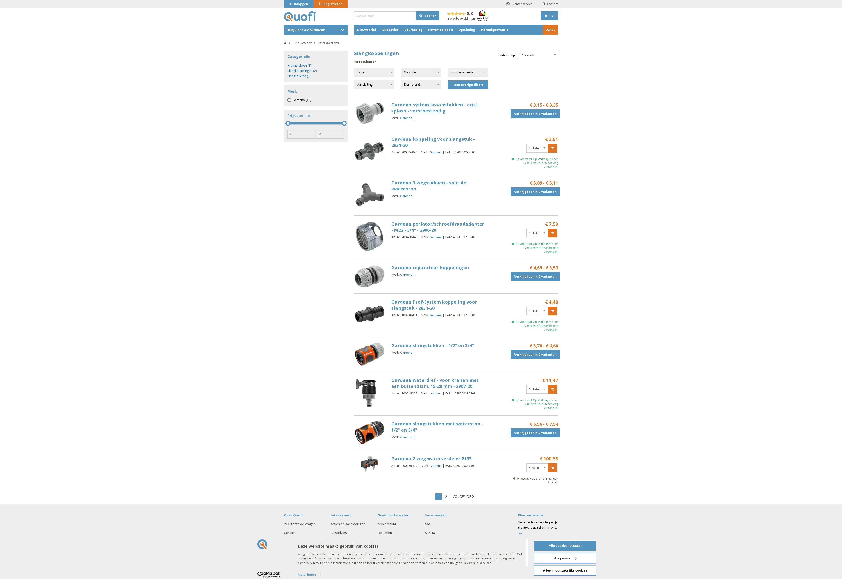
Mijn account (387, 524)
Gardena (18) (302, 100)
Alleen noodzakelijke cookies (565, 570)
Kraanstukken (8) (299, 65)
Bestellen (385, 532)
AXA (427, 524)
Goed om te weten (393, 515)
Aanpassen (562, 558)
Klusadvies (390, 30)
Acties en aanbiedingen (348, 524)
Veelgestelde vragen (300, 524)
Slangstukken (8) (299, 76)
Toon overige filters (467, 85)
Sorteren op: (507, 55)
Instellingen (307, 574)
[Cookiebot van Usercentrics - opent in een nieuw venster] (269, 574)
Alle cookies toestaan (565, 545)
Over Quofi (293, 515)
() (552, 16)
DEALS (550, 30)
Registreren (332, 4)
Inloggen (301, 4)
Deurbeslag (413, 30)
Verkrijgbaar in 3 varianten (535, 114)
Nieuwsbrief (366, 30)
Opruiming (466, 30)
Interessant (341, 515)
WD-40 (429, 532)
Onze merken (435, 515)
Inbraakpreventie (494, 30)
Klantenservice (522, 4)
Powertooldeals (440, 30)
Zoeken (430, 16)
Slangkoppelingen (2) (302, 71)
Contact (552, 4)
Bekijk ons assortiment (306, 30)
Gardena (406, 118)
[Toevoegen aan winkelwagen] (552, 148)
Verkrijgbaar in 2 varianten (535, 192)
